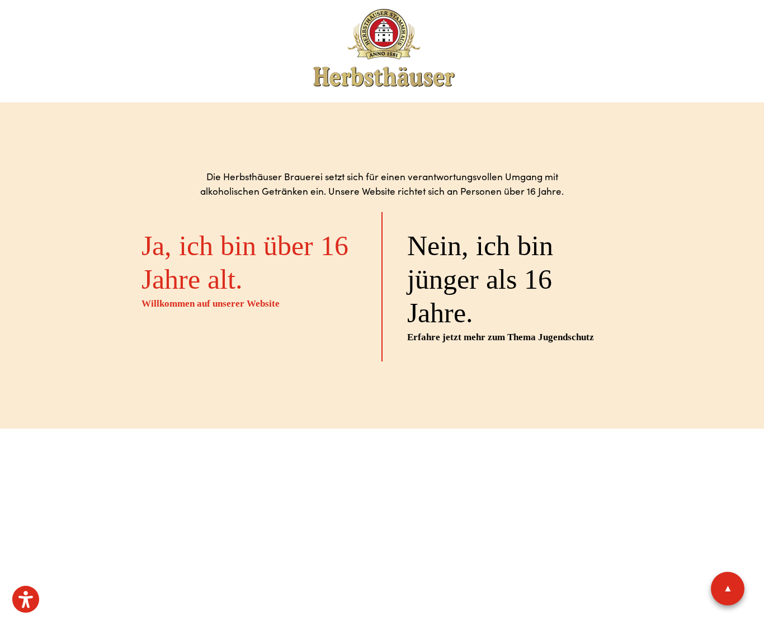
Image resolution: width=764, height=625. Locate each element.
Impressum (251, 473)
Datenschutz (297, 473)
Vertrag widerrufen (494, 473)
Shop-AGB (355, 473)
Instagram (415, 509)
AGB (329, 473)
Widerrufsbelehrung (415, 473)
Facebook (376, 509)
